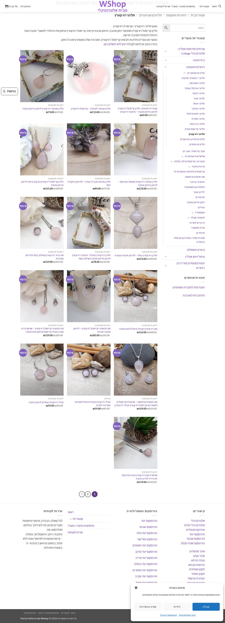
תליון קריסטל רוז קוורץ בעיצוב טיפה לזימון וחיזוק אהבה (42, 183)
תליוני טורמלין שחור (195, 88)
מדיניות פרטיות (196, 582)
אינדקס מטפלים (195, 529)
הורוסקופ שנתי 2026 (193, 543)
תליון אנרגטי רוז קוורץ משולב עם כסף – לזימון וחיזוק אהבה (137, 183)
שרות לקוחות (163, 6)
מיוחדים (200, 232)
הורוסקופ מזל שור (147, 539)
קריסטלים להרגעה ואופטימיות (189, 171)
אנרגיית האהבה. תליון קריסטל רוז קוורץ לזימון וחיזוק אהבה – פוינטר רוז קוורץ (137, 110)
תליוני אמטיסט (197, 83)
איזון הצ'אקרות (197, 222)
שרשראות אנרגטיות (195, 156)
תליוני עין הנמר (197, 123)
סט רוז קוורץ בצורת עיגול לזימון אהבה (138, 328)
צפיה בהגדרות (148, 606)
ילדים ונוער (199, 192)
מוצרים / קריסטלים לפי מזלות (189, 161)
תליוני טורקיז (198, 108)
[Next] (82, 494)
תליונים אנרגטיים (150, 15)
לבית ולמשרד (198, 227)
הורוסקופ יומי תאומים (145, 545)
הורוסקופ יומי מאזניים (145, 570)
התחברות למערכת (194, 295)
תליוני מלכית (198, 118)
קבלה (206, 606)
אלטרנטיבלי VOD (194, 525)
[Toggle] (165, 51)
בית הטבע (199, 60)
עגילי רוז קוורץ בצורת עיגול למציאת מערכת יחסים (92, 403)
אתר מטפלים (197, 551)
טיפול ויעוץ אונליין (195, 256)
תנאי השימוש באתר (187, 615)
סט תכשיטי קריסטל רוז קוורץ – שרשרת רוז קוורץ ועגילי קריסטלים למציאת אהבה (42, 330)
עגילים (201, 207)
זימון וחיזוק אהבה (196, 202)
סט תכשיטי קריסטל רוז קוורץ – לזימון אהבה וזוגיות (91, 330)
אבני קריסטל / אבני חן (194, 151)
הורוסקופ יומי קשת (146, 582)
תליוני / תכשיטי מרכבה (193, 77)
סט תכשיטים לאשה (195, 176)
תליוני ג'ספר (198, 93)
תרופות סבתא (196, 564)
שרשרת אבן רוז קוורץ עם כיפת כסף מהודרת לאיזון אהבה (139, 477)
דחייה (177, 606)
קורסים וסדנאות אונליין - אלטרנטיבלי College (191, 51)
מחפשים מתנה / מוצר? (183, 6)
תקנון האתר (198, 573)
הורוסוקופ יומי (149, 520)
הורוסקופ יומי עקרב (146, 576)
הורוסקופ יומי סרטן (146, 551)
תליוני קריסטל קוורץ (195, 128)
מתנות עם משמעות (195, 186)
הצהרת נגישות (196, 578)
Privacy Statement (168, 615)
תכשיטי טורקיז (197, 181)
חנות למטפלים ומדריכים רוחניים (191, 265)
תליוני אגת (199, 98)
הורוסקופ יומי (197, 534)
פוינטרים (200, 197)
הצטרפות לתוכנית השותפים (189, 287)
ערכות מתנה (198, 166)
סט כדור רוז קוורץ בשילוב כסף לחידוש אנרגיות (45, 257)
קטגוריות (204, 6)
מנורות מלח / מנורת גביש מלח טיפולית (189, 239)
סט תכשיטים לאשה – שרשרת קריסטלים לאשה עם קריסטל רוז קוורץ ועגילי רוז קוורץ (136, 403)
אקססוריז (200, 212)
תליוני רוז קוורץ (197, 134)
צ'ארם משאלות (196, 249)
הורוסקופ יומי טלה (147, 533)
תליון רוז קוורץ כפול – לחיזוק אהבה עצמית (136, 255)
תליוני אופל (199, 103)
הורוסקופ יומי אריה (146, 557)
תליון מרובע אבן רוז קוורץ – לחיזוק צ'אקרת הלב (89, 183)
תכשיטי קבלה (198, 217)
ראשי (214, 6)
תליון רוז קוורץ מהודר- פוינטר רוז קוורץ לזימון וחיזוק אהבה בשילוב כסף (91, 257)
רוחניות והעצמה (176, 15)
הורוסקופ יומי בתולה (145, 564)
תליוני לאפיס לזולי (195, 113)
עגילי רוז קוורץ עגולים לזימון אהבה (46, 402)
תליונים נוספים (197, 144)
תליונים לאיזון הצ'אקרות (192, 139)
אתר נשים (199, 555)
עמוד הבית (198, 15)
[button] (136, 587)
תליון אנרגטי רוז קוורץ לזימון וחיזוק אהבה (43, 108)
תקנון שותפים (197, 569)
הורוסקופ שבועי (196, 538)
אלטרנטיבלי (198, 520)
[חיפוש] (219, 6)
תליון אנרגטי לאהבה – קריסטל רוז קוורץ (91, 108)
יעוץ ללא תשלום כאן (115, 44)
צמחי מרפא (198, 560)
